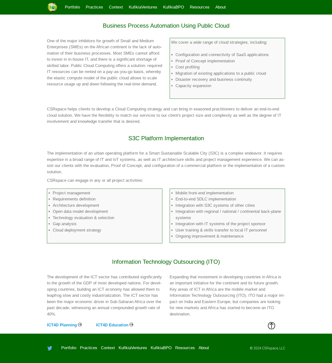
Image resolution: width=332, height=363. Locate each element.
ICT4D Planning (62, 325)
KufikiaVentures (143, 7)
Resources (200, 7)
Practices (94, 7)
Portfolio (72, 7)
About (220, 7)
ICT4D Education (112, 325)
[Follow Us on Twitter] (50, 348)
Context (116, 7)
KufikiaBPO (173, 7)
